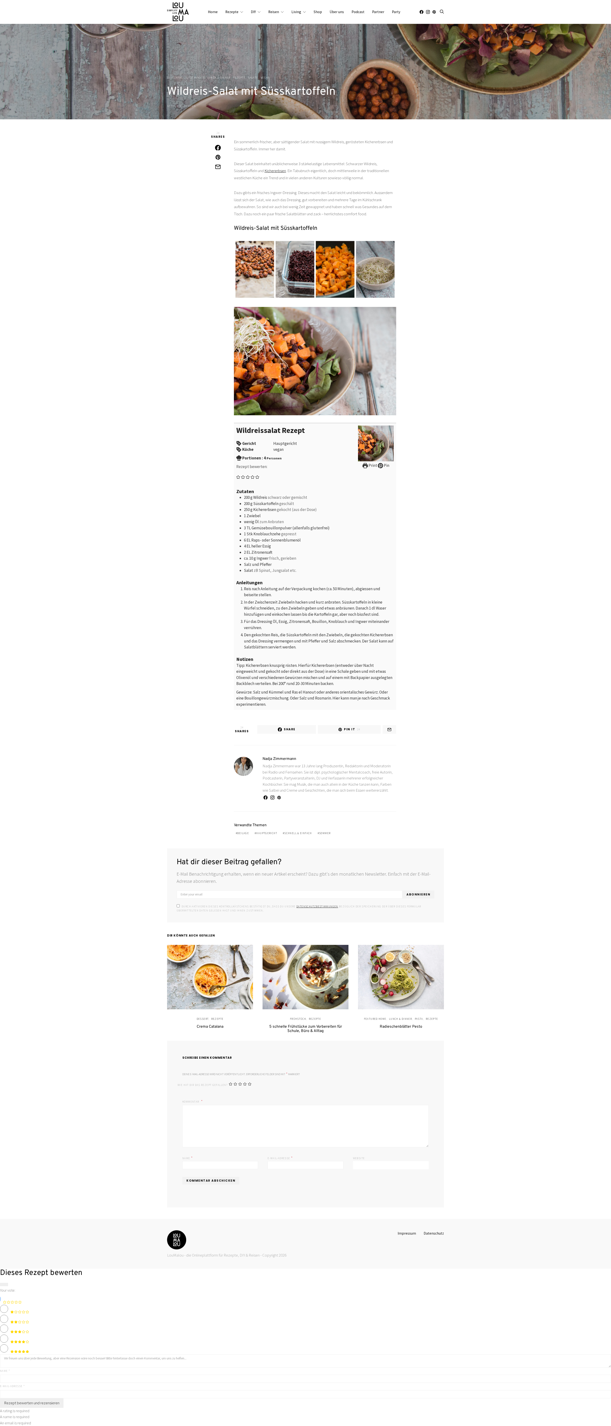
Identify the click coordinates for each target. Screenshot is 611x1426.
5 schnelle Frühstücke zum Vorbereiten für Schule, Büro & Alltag (305, 1028)
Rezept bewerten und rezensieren (31, 1402)
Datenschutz (434, 1233)
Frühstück (298, 1019)
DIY (253, 12)
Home (213, 12)
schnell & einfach (298, 833)
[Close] (4, 1284)
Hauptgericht (266, 833)
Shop (318, 12)
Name (187, 1157)
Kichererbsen (275, 170)
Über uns (337, 12)
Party (396, 12)
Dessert (203, 1019)
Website (359, 1158)
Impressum (407, 1233)
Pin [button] (386, 465)
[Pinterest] (434, 12)
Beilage (243, 833)
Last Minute (196, 77)
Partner (378, 12)
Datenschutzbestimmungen (317, 906)
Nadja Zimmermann (181, 106)
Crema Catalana (210, 1026)
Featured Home (375, 1019)
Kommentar (191, 1101)
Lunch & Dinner (218, 77)
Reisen (273, 12)
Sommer (325, 833)
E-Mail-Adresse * (12, 1386)
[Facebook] (421, 12)
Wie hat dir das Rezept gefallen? (202, 1085)
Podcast (358, 12)
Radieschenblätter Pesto (401, 1026)
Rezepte (231, 12)
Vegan (265, 77)
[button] (238, 476)
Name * (5, 1371)
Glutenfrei (175, 77)
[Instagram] (428, 12)
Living (296, 12)
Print (372, 465)
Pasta (419, 1019)
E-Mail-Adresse (280, 1157)
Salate (253, 77)
